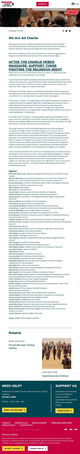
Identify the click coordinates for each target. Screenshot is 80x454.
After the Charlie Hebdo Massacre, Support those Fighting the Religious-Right (35, 66)
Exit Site (72, 12)
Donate (42, 4)
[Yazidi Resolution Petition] (56, 353)
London (64, 119)
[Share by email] (69, 31)
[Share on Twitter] (66, 31)
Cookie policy (26, 425)
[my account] (73, 4)
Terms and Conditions (61, 423)
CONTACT (6, 423)
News (22, 341)
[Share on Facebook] (63, 31)
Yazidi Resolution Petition (55, 376)
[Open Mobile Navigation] (77, 4)
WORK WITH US (21, 423)
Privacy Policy (8, 425)
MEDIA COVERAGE (39, 423)
